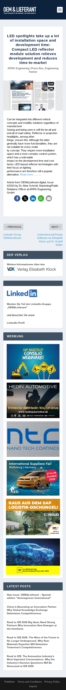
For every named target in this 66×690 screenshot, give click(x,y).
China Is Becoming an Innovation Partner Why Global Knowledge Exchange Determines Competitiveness (31, 610)
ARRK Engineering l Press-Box (25, 68)
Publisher (9, 681)
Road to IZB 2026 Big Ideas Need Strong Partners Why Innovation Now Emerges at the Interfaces (32, 625)
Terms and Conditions (29, 681)
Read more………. (31, 174)
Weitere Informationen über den (26, 264)
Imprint (33, 686)
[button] (17, 198)
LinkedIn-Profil (16, 322)
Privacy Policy (52, 681)
